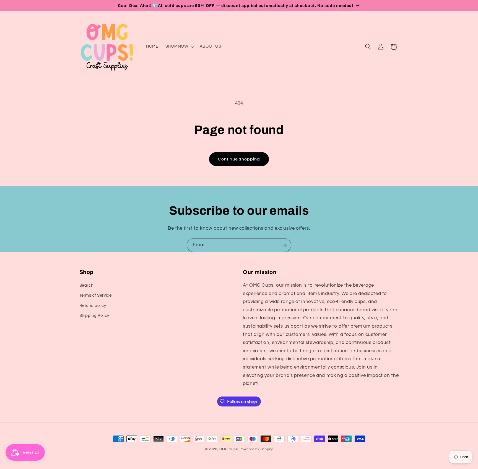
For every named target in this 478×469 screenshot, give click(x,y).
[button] (179, 47)
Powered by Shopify (256, 449)
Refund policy (92, 306)
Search (86, 285)
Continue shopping (239, 159)
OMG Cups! (228, 449)
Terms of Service (95, 296)
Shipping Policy (94, 315)
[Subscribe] (284, 245)
